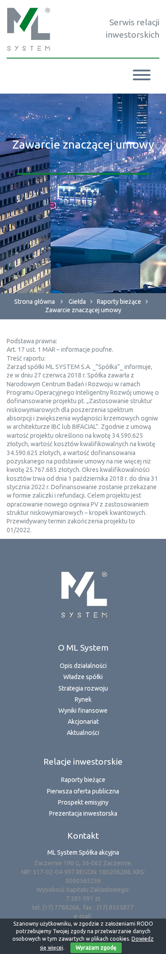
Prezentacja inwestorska (83, 813)
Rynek (83, 699)
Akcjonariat (83, 721)
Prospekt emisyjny (83, 802)
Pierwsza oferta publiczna (83, 791)
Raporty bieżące (119, 301)
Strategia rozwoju (83, 688)
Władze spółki (83, 676)
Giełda (77, 301)
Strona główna (34, 301)
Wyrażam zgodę (96, 947)
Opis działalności (83, 665)
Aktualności (83, 732)
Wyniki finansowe (83, 710)
